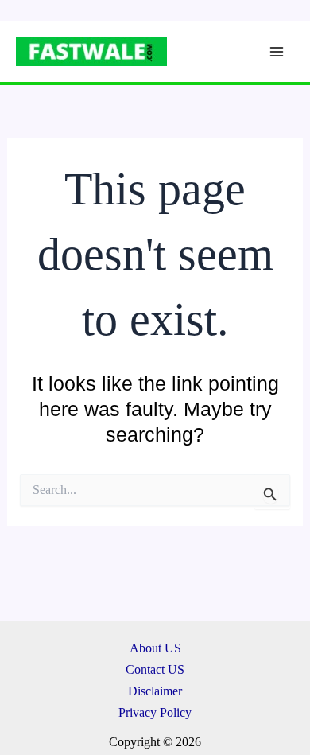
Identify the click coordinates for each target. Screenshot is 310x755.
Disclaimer (155, 691)
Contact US (155, 669)
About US (155, 648)
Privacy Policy (155, 712)
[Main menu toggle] (276, 52)
